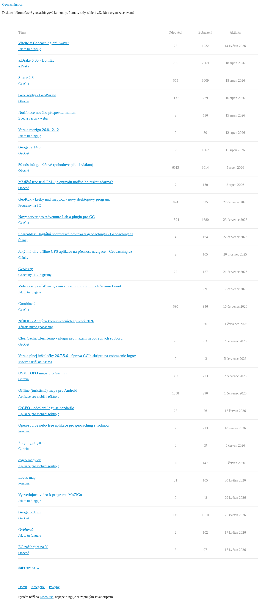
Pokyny (54, 587)
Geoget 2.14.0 (29, 147)
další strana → (28, 568)
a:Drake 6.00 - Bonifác (36, 60)
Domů (22, 587)
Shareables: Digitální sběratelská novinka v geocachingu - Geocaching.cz (75, 234)
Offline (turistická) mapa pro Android (47, 390)
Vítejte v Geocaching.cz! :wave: (43, 43)
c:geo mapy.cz (29, 460)
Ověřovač (25, 529)
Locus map (27, 477)
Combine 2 (27, 303)
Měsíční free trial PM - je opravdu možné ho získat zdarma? (65, 182)
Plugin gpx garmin (32, 442)
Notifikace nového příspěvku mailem (47, 112)
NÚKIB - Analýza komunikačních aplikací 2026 (56, 321)
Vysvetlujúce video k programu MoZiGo (50, 494)
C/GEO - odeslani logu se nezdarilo (46, 408)
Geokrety (25, 269)
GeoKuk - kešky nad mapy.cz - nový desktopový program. (64, 199)
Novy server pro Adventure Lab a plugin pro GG (56, 217)
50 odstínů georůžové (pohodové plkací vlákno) (55, 164)
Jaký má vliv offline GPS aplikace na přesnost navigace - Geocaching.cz (75, 251)
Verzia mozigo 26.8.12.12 (38, 130)
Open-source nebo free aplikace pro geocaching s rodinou (63, 425)
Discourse (46, 597)
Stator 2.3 (26, 77)
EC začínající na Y (33, 547)
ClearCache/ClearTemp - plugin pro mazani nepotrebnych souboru (70, 338)
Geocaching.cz (12, 4)
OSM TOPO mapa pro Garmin (42, 373)
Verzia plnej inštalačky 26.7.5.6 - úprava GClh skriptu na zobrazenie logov (77, 356)
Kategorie (38, 587)
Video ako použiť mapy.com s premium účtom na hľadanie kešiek (70, 286)
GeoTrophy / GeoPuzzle (37, 95)
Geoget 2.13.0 (29, 512)
